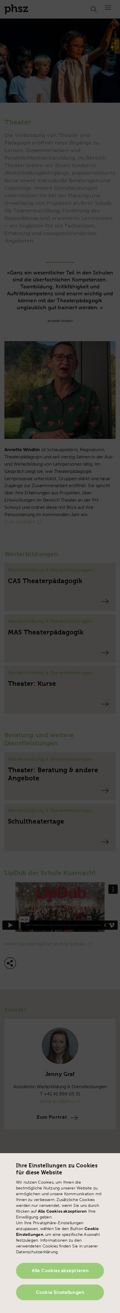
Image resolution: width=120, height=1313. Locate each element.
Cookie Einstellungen (60, 1292)
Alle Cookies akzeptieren (60, 1270)
